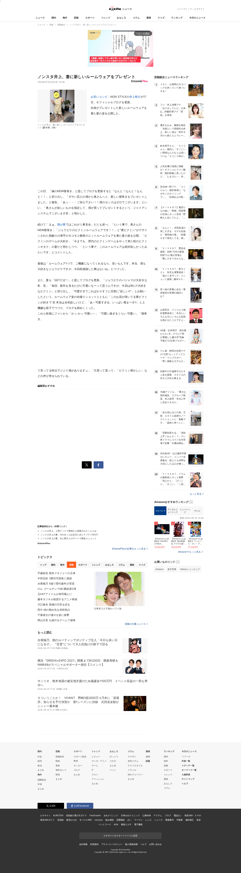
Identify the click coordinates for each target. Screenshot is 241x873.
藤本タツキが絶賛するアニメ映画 (57, 599)
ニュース (40, 17)
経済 (40, 761)
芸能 (76, 17)
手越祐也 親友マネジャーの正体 (56, 573)
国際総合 (42, 779)
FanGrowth (95, 815)
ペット (113, 770)
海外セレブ (61, 770)
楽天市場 (172, 569)
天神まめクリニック (130, 815)
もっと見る (195, 493)
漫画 (148, 17)
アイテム (157, 815)
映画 (58, 761)
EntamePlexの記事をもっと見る (129, 548)
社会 (40, 756)
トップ (43, 564)
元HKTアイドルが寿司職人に (55, 594)
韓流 (58, 774)
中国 (40, 784)
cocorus (99, 820)
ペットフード (105, 824)
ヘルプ (185, 783)
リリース (186, 756)
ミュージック (185, 510)
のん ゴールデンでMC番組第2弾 (57, 588)
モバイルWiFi (85, 820)
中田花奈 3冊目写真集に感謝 (55, 578)
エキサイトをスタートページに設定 (120, 835)
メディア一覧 (188, 765)
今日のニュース (197, 17)
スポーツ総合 (80, 756)
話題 (148, 761)
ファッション (98, 779)
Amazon (159, 569)
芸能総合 (60, 756)
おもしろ (121, 17)
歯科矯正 (189, 820)
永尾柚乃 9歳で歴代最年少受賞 (56, 583)
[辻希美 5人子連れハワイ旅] (119, 589)
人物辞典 (186, 774)
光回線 (60, 820)
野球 (76, 761)
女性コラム (133, 761)
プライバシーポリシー (111, 844)
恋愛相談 (120, 820)
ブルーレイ (160, 510)
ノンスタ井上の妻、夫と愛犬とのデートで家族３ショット (68, 538)
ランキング (177, 17)
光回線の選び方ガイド (76, 815)
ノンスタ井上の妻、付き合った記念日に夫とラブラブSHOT (69, 534)
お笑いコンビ (99, 96)
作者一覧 (186, 761)
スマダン (132, 756)
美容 (198, 820)
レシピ (148, 820)
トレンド (105, 17)
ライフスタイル (135, 765)
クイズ (161, 17)
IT (92, 770)
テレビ (197, 510)
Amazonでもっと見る (189, 551)
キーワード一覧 (189, 770)
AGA (116, 824)
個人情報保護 (131, 844)
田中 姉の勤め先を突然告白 (54, 609)
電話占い (178, 815)
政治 (40, 765)
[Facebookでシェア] (98, 464)
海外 (65, 17)
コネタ (113, 761)
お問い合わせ (155, 844)
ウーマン (138, 820)
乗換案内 (169, 820)
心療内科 (146, 815)
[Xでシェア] (87, 464)
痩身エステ (126, 824)
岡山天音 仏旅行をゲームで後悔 (56, 620)
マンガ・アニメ (99, 761)
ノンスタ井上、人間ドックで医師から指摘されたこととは (68, 531)
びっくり (114, 756)
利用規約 (94, 844)
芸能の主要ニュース (135, 624)
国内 (53, 17)
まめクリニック (110, 815)
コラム (136, 17)
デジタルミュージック (172, 510)
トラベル (132, 770)
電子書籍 (138, 824)
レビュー (96, 756)
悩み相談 (109, 820)
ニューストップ (184, 9)
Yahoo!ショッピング (190, 569)
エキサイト (199, 9)
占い (129, 820)
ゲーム (95, 765)
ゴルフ (77, 770)
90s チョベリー (135, 774)
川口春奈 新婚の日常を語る (54, 604)
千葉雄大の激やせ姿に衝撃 (53, 615)
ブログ (168, 815)
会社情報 (83, 844)
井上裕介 (135, 96)
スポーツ (89, 17)
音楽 (58, 765)
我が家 (61, 224)
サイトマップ (188, 779)
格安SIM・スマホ (193, 815)
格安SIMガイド (47, 820)
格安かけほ (71, 820)
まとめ (41, 770)
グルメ (95, 774)
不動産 (179, 820)
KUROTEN (58, 815)
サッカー (78, 765)
